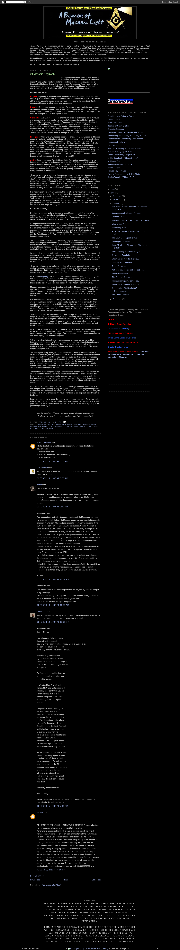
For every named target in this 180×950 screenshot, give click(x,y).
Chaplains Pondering (116, 129)
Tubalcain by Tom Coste (117, 171)
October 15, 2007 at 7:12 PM (52, 806)
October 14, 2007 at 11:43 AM (53, 605)
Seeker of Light (114, 168)
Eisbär (39, 485)
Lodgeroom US (114, 119)
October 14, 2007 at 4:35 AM (52, 461)
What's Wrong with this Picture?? (125, 259)
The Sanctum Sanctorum (122, 277)
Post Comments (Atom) (51, 885)
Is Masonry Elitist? (119, 228)
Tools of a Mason (119, 266)
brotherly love (69, 424)
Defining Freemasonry (121, 241)
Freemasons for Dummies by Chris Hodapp (125, 139)
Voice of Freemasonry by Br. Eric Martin (124, 174)
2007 (113, 193)
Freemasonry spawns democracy (125, 281)
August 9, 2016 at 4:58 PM (51, 870)
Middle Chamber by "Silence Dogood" (123, 158)
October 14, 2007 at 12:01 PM (53, 622)
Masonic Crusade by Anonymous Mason (124, 148)
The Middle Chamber (120, 295)
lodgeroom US (71, 426)
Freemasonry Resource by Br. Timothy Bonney (127, 136)
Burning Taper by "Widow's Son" (121, 177)
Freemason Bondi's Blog (117, 142)
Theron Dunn (47, 428)
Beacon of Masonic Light (49, 424)
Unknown (40, 812)
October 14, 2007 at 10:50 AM (53, 579)
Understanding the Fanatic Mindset (126, 213)
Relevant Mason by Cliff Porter (120, 164)
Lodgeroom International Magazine (47, 426)
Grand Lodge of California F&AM (121, 116)
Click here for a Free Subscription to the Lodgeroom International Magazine (128, 354)
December (117, 196)
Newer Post (35, 880)
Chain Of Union (118, 217)
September (117, 299)
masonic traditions (89, 426)
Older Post (96, 880)
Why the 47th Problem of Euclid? (125, 284)
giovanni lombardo (44, 442)
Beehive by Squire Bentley (118, 126)
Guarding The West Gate (122, 262)
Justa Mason (113, 145)
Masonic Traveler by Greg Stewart (121, 155)
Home (65, 880)
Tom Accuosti (42, 468)
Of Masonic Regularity (121, 255)
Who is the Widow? (120, 273)
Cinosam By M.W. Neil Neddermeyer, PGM (125, 132)
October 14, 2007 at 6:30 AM (52, 478)
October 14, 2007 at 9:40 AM (52, 507)
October (116, 203)
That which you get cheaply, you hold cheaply (130, 220)
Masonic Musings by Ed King (119, 151)
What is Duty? (118, 224)
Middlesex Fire (114, 161)
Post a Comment (37, 876)
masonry (34, 428)
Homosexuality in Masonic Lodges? (126, 251)
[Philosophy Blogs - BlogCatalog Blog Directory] (88, 949)
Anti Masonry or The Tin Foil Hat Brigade (128, 270)
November (117, 200)
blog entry (44, 276)
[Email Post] (64, 422)
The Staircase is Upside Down (124, 238)
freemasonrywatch (87, 424)
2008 (113, 189)
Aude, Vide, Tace (115, 123)
